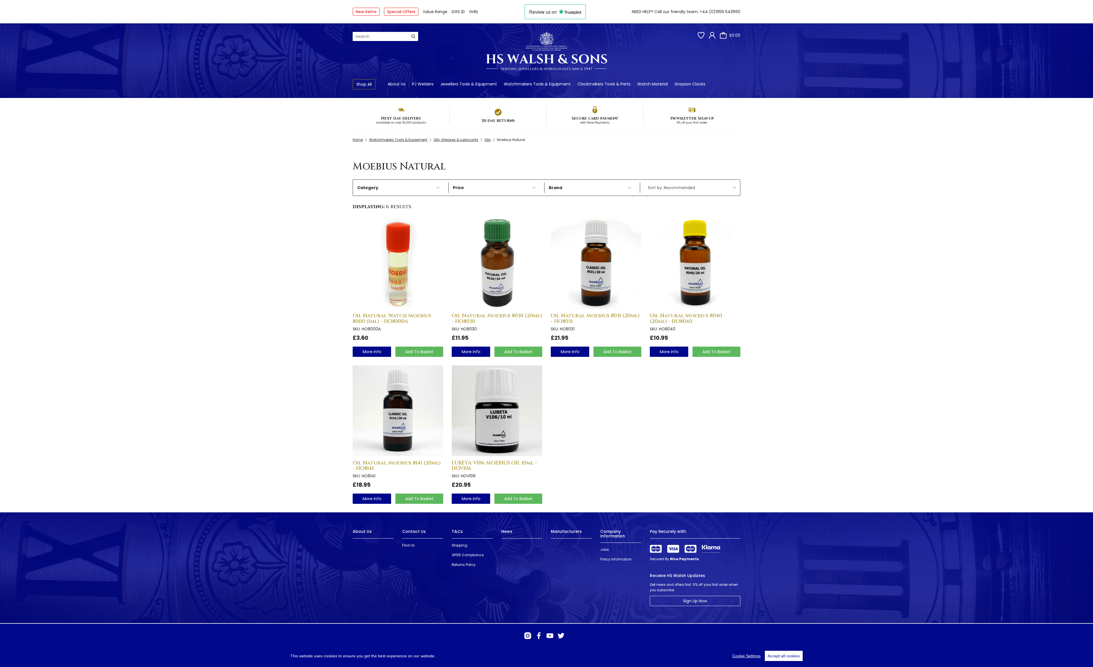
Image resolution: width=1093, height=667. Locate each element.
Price (458, 188)
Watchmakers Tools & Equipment (537, 84)
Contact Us (414, 531)
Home (358, 139)
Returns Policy (464, 564)
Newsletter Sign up (692, 118)
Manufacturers (566, 531)
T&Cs (457, 531)
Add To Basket (419, 352)
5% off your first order (692, 122)
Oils (487, 139)
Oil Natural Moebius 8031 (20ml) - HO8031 (595, 318)
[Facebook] (538, 635)
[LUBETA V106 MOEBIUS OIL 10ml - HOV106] (497, 410)
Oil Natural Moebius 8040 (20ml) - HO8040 (686, 318)
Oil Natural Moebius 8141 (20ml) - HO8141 (397, 465)
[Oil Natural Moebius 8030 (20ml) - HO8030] (497, 263)
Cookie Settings (746, 656)
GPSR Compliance (468, 555)
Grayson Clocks (690, 84)
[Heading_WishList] (701, 35)
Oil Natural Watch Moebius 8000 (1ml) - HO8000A (392, 318)
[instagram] (527, 635)
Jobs (604, 549)
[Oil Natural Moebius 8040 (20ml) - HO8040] (695, 263)
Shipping (459, 545)
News (506, 531)
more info (372, 352)
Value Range (435, 12)
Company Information (612, 534)
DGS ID (458, 12)
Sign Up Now (695, 601)
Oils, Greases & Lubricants (455, 139)
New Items (366, 12)
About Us (396, 84)
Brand (555, 188)
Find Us (408, 545)
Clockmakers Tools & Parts (604, 84)
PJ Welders (422, 84)
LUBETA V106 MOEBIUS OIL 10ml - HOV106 (494, 465)
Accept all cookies (784, 656)
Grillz (473, 12)
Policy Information (616, 559)
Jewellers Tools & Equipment (468, 84)
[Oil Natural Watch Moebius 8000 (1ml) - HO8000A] (398, 263)
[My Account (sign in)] (712, 35)
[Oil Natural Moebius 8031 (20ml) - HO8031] (596, 263)
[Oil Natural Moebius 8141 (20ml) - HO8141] (398, 410)
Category (367, 188)
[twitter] (561, 635)
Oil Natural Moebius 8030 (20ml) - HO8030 (497, 318)
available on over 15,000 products (401, 122)
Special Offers (401, 12)
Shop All (364, 84)
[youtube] (549, 635)
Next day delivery (401, 118)
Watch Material (652, 84)
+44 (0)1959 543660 (720, 12)
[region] (546, 656)
